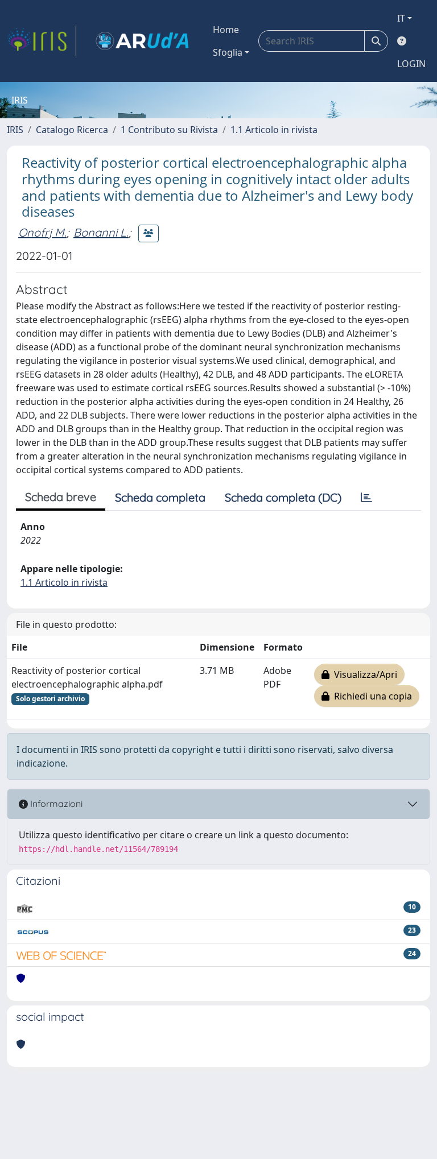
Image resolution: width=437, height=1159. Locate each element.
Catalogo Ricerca (72, 129)
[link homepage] (41, 41)
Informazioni (55, 803)
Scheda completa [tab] (160, 497)
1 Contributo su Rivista (169, 129)
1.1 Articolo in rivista (274, 129)
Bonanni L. (101, 232)
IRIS (15, 129)
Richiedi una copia (370, 696)
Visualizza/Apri (363, 674)
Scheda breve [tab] (60, 497)
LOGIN (411, 63)
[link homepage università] (142, 41)
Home (226, 29)
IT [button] (401, 18)
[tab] (366, 498)
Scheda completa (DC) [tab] (283, 497)
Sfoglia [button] (227, 52)
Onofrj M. (42, 232)
